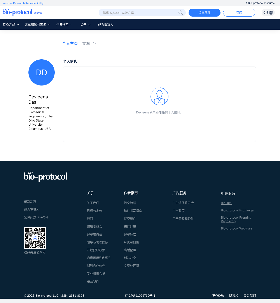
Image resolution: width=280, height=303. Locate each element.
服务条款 (218, 295)
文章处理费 (131, 265)
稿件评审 (130, 226)
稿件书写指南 (133, 210)
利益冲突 (130, 258)
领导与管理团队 (97, 242)
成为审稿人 (105, 24)
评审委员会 (94, 234)
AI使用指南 (131, 242)
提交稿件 (204, 12)
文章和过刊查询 (36, 24)
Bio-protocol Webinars (236, 228)
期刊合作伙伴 (96, 265)
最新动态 (30, 201)
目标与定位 (94, 210)
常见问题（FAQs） (37, 217)
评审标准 (130, 234)
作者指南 (62, 24)
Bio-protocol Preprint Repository (236, 219)
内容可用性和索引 (99, 258)
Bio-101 (226, 203)
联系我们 (93, 281)
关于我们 (93, 203)
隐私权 (233, 295)
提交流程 (130, 203)
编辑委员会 (94, 226)
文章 (89, 43)
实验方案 (9, 24)
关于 (83, 24)
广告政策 (178, 210)
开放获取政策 (96, 250)
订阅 (239, 12)
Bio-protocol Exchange (237, 210)
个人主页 (70, 43)
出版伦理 (130, 250)
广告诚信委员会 (183, 203)
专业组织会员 (96, 273)
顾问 (90, 218)
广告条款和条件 (183, 218)
